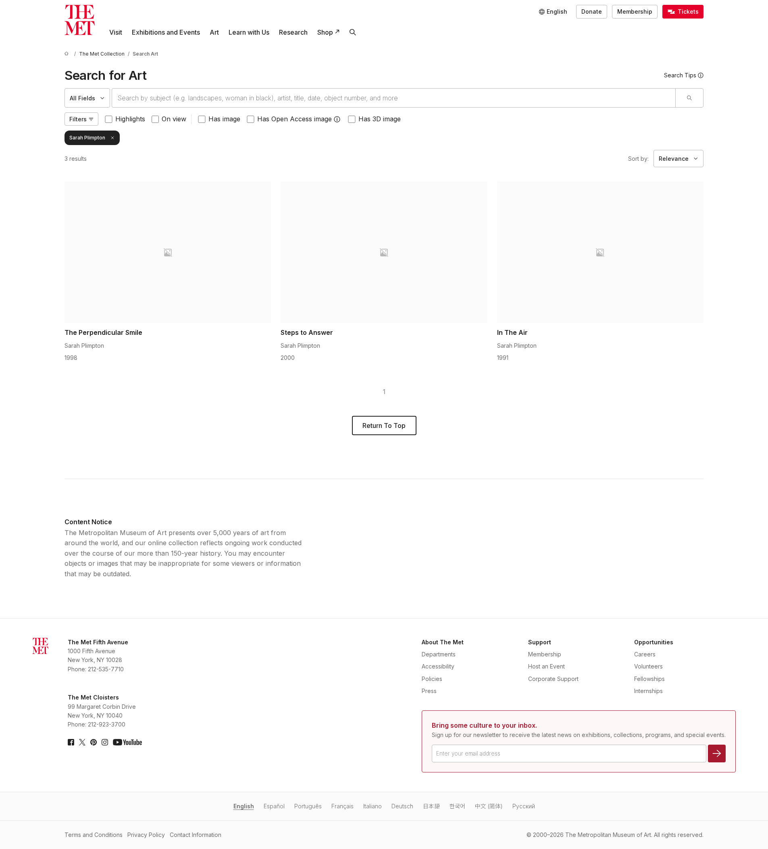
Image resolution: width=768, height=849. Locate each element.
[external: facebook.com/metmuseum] (71, 742)
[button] (337, 119)
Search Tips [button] (680, 75)
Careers (645, 654)
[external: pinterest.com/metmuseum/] (93, 742)
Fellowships (649, 678)
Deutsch (402, 806)
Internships (648, 690)
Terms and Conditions (94, 834)
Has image (224, 119)
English (243, 806)
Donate (591, 11)
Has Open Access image (294, 119)
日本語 (431, 806)
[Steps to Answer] (384, 252)
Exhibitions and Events (166, 32)
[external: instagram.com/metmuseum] (105, 742)
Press (429, 690)
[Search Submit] (689, 98)
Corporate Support (553, 678)
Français (342, 806)
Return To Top (384, 425)
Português (308, 806)
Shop (325, 32)
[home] (68, 54)
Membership (634, 11)
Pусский (523, 806)
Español (274, 806)
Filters (78, 119)
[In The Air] (600, 252)
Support (539, 642)
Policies (432, 678)
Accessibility (438, 666)
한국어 (457, 806)
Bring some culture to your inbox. (484, 725)
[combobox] (393, 98)
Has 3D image (379, 119)
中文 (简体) (489, 806)
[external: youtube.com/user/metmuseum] (127, 742)
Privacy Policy (146, 834)
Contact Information (195, 834)
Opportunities (653, 642)
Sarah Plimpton (87, 138)
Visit (115, 32)
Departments (439, 654)
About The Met (443, 642)
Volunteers (648, 666)
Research (293, 32)
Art (214, 32)
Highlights (130, 119)
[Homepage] (80, 20)
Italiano (372, 806)
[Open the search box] (353, 32)
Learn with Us (249, 32)
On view (174, 119)
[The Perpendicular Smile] (168, 252)
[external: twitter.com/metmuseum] (82, 742)
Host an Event (546, 666)
